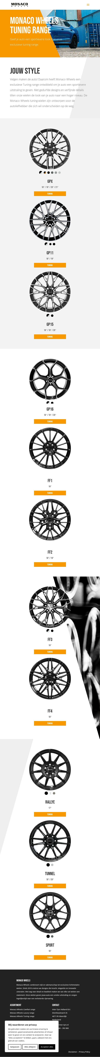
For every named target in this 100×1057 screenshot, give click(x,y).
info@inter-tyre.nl (61, 1025)
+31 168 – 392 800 (61, 1028)
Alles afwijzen (30, 1047)
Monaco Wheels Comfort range (22, 1009)
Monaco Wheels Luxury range (22, 1013)
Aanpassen (14, 1047)
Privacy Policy (84, 1052)
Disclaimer (72, 1052)
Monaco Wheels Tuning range (22, 1016)
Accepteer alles (47, 1047)
